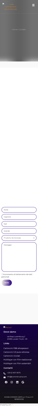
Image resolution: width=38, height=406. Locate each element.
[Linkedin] (17, 382)
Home (15, 30)
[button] (33, 5)
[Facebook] (6, 382)
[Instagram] (11, 382)
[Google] (22, 382)
